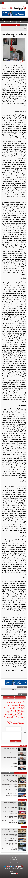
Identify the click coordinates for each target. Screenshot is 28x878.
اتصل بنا (16, 1)
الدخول (8, 697)
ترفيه (7, 1)
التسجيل (20, 697)
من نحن (20, 1)
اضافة (16, 741)
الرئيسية (23, 25)
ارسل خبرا (11, 1)
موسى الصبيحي (22, 62)
